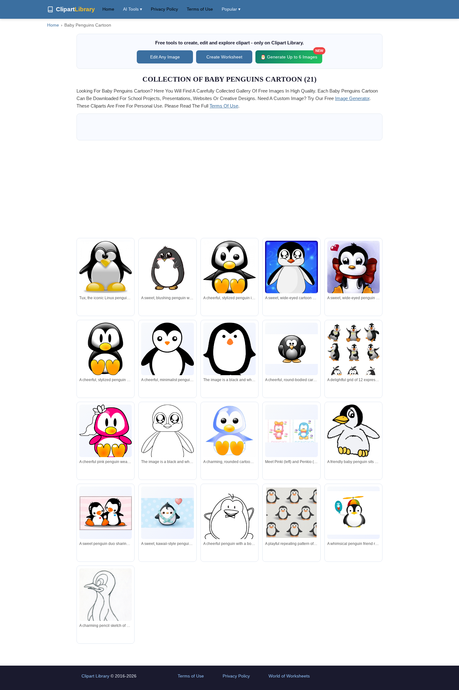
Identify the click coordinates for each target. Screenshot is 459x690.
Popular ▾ (231, 9)
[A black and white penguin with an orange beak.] (229, 350)
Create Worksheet (224, 56)
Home (108, 9)
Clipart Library (95, 675)
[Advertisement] (229, 189)
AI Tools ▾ (132, 9)
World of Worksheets (289, 675)
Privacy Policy (164, 9)
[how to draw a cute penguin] (167, 437)
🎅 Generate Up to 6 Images (291, 54)
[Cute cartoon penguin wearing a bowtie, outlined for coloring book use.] (229, 520)
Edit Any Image (165, 56)
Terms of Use (200, 9)
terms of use (224, 105)
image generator (352, 98)
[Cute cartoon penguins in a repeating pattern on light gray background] (291, 512)
